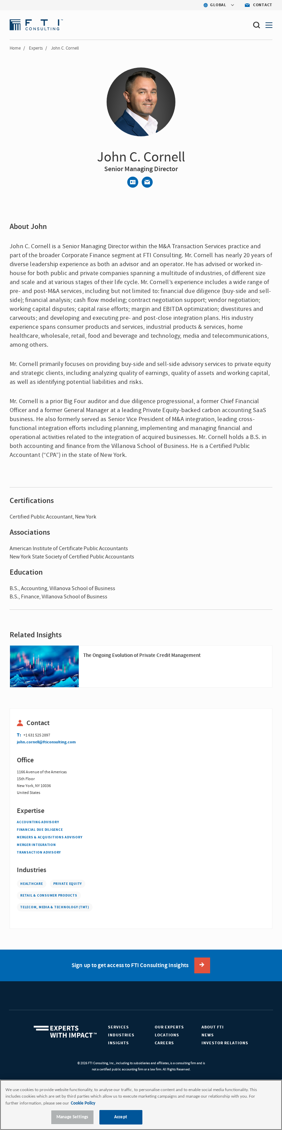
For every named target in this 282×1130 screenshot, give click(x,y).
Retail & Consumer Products (48, 895)
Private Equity (67, 883)
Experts (36, 48)
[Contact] (132, 182)
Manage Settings (72, 1117)
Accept (120, 1117)
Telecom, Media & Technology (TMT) (54, 907)
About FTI (213, 1027)
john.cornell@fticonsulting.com (46, 742)
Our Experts (169, 1027)
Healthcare (31, 883)
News (208, 1035)
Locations (167, 1035)
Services (118, 1027)
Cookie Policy (83, 1103)
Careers (164, 1043)
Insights (118, 1043)
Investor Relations (225, 1043)
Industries (121, 1035)
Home (15, 48)
